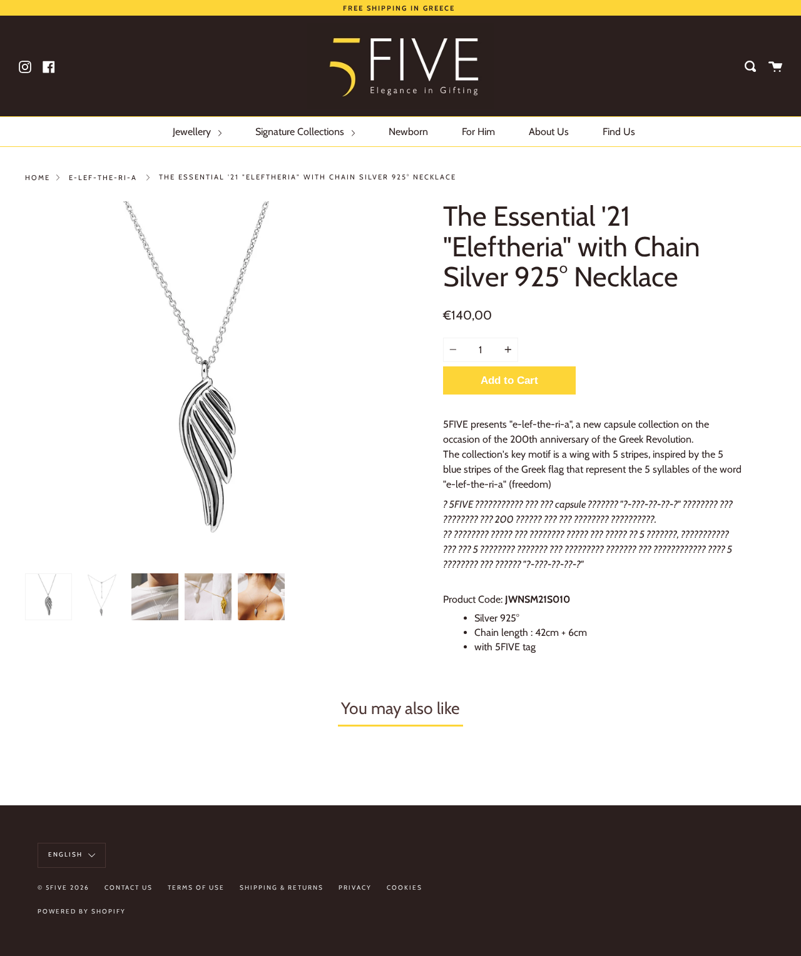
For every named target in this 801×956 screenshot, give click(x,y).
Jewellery (193, 132)
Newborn (408, 132)
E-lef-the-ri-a (103, 177)
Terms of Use (196, 887)
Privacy (355, 887)
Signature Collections (301, 132)
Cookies (404, 887)
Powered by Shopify (82, 911)
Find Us (619, 132)
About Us (549, 132)
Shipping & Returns (282, 887)
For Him (478, 132)
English (66, 854)
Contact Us (129, 887)
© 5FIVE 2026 (63, 887)
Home (37, 177)
